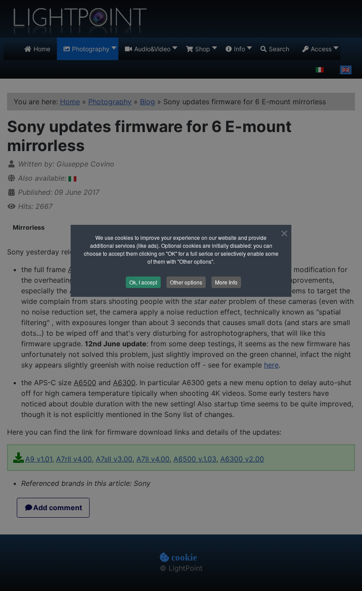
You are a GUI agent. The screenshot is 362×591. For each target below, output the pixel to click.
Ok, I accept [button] (143, 282)
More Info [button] (226, 282)
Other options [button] (186, 282)
